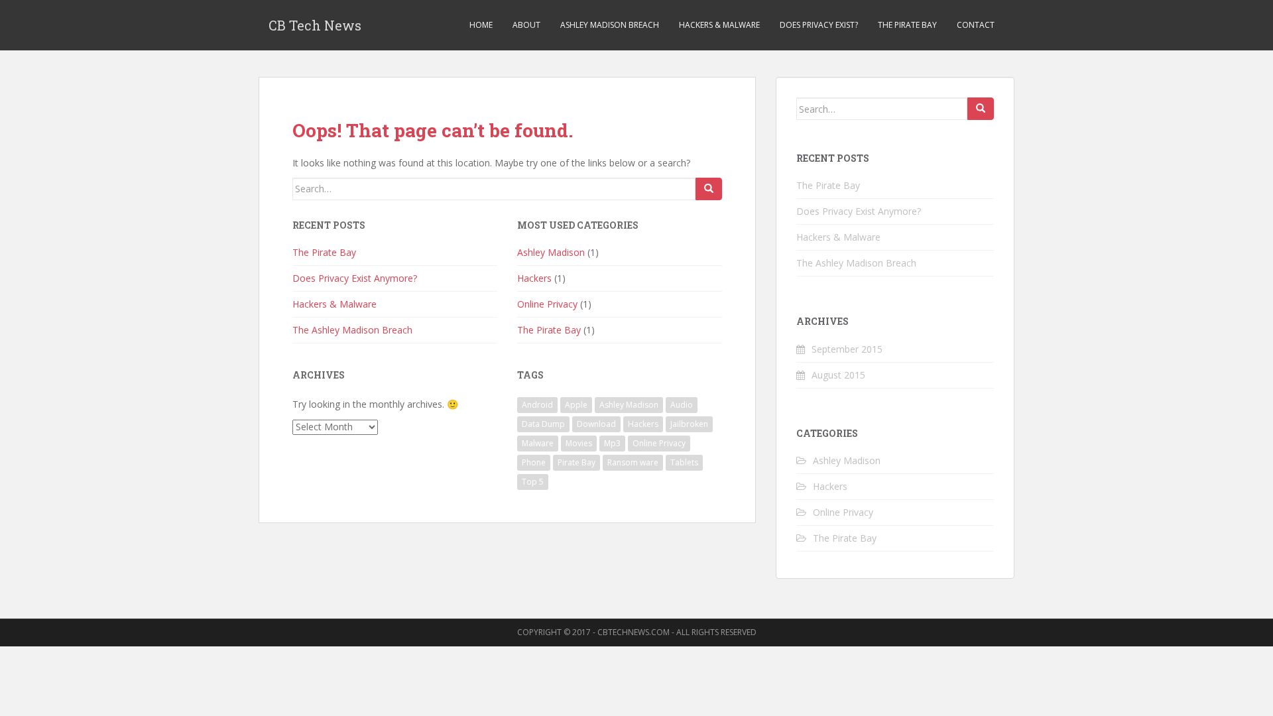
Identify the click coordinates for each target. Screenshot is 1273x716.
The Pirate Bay (907, 24)
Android (537, 404)
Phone (534, 462)
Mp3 (612, 443)
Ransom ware (632, 462)
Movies (579, 443)
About (526, 24)
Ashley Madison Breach (609, 24)
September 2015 (847, 349)
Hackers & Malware (719, 24)
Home (481, 24)
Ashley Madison (551, 252)
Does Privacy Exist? (819, 24)
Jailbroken (689, 424)
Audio (681, 404)
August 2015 (838, 375)
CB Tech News (315, 25)
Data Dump (543, 424)
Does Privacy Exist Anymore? (354, 278)
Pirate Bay (576, 462)
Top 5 (533, 481)
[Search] (709, 189)
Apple (576, 404)
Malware (538, 443)
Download (596, 424)
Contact (976, 24)
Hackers (534, 278)
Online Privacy (547, 304)
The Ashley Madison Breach (352, 330)
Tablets (684, 462)
